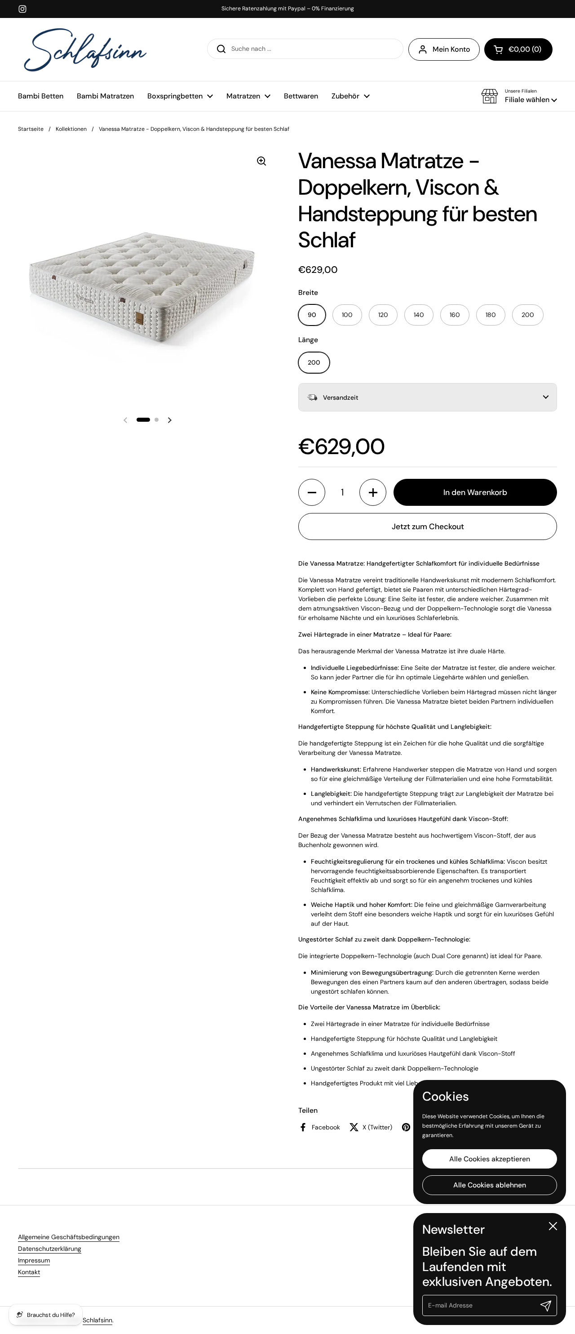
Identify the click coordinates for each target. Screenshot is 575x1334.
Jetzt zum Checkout (428, 526)
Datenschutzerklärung (49, 1249)
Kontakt (29, 1272)
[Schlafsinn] (85, 49)
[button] (519, 96)
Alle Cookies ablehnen (489, 1185)
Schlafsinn (97, 1320)
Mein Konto (451, 49)
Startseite (31, 129)
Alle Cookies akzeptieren (489, 1158)
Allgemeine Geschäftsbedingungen (68, 1237)
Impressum (34, 1260)
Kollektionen (71, 129)
